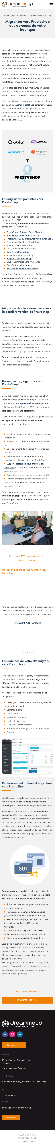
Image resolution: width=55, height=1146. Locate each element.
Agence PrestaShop (24, 105)
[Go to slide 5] (31, 652)
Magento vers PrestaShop (19, 258)
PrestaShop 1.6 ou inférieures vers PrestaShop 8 (30, 239)
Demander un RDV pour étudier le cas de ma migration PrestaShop (27, 558)
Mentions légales (27, 1141)
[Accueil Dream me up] (17, 4)
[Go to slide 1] (23, 652)
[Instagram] (12, 1034)
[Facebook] (5, 1034)
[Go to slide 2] (25, 652)
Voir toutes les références (26, 991)
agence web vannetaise (31, 403)
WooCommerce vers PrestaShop (22, 268)
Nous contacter (13, 1045)
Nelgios (34, 1138)
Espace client (10, 1117)
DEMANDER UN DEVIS (26, 1000)
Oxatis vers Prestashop (18, 252)
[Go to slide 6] (33, 652)
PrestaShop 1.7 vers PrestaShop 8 (23, 235)
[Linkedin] (20, 1034)
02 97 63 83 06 (9, 1095)
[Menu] (51, 4)
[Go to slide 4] (29, 652)
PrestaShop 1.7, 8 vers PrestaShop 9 (24, 232)
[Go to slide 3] (27, 652)
